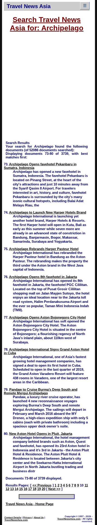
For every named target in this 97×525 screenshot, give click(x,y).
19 (39, 489)
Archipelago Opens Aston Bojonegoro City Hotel (47, 317)
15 (21, 489)
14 (16, 489)
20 (43, 489)
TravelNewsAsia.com (16, 520)
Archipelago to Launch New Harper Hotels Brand (47, 212)
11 (86, 485)
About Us (39, 517)
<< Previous (41, 485)
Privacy (27, 517)
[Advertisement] (48, 88)
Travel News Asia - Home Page (29, 504)
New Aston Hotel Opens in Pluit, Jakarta (40, 434)
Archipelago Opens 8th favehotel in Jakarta (43, 277)
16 (25, 489)
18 (34, 489)
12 (7, 489)
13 (12, 489)
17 (30, 489)
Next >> (54, 489)
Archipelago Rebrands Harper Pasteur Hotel (44, 249)
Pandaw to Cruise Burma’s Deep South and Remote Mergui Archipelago (40, 391)
